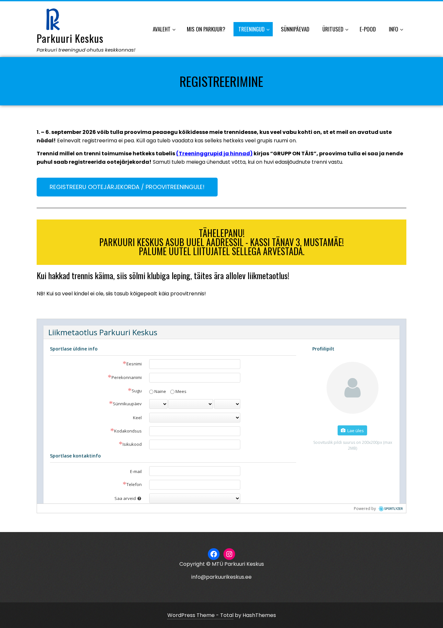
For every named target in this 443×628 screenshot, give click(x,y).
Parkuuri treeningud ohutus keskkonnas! (86, 49)
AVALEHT (162, 29)
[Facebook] (214, 554)
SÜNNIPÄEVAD (295, 29)
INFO (393, 29)
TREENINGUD (251, 29)
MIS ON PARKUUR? (206, 29)
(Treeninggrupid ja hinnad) (214, 153)
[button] (127, 187)
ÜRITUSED (332, 29)
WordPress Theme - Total (200, 615)
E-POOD (368, 29)
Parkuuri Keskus (70, 38)
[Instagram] (229, 554)
